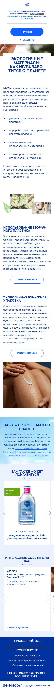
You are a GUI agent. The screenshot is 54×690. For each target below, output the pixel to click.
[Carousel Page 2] (24, 564)
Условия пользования (27, 655)
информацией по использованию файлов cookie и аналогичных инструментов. (26, 16)
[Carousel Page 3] (29, 478)
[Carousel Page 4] (29, 564)
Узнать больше (27, 279)
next (50, 513)
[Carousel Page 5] (31, 564)
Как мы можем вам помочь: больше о (27, 675)
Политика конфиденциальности (27, 660)
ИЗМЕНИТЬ (28, 40)
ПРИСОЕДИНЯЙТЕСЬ (26, 641)
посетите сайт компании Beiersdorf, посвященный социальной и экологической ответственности (27, 452)
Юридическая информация (27, 665)
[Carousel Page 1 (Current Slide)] (24, 478)
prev (4, 513)
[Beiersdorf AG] (12, 686)
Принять (27, 31)
